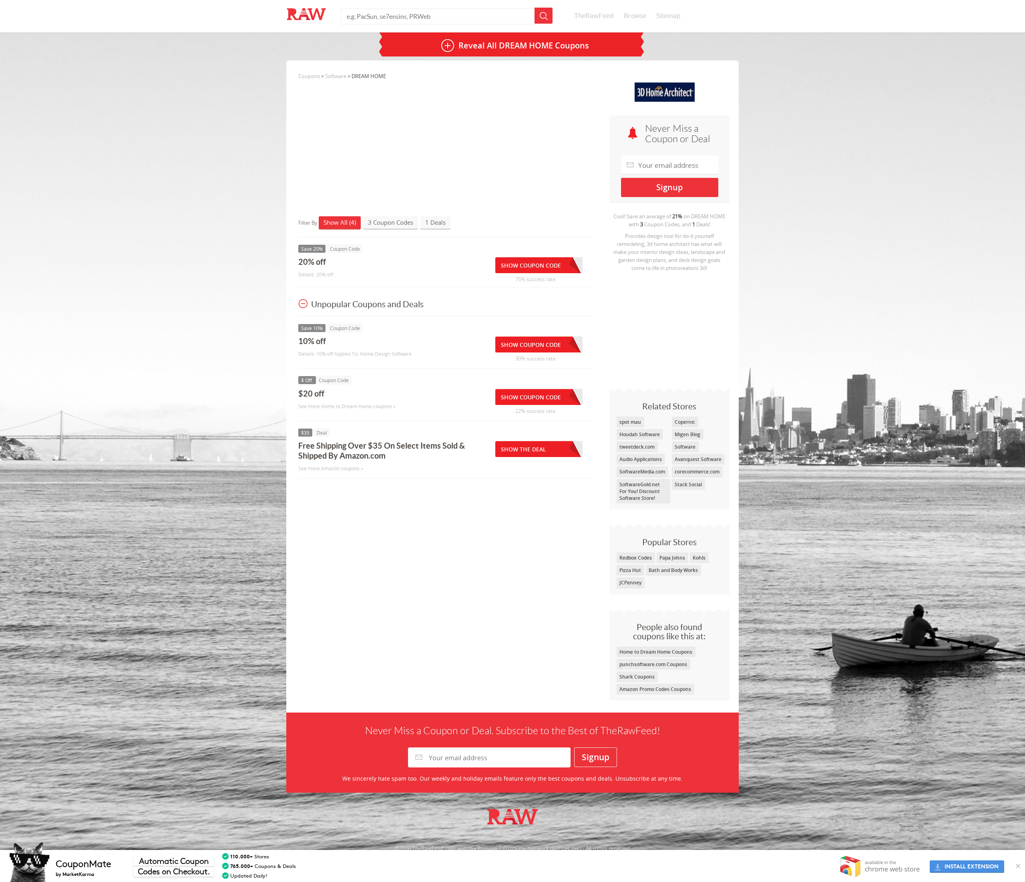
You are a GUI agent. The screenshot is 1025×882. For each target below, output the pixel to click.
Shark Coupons (637, 676)
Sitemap (668, 15)
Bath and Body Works (673, 570)
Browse (635, 15)
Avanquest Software (698, 459)
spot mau (630, 422)
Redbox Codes (635, 557)
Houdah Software (639, 434)
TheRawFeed (594, 15)
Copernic (685, 422)
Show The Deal (523, 449)
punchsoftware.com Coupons (653, 664)
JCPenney (630, 582)
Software (685, 446)
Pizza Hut (630, 570)
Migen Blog (687, 434)
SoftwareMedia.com (642, 471)
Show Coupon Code (531, 265)
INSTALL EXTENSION (972, 866)
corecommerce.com (697, 471)
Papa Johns (672, 557)
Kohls (699, 557)
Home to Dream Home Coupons (655, 651)
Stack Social (688, 484)
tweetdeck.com (637, 446)
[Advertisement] (669, 328)
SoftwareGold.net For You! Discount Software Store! (639, 491)
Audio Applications (640, 459)
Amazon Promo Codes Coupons (655, 689)
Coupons (309, 76)
